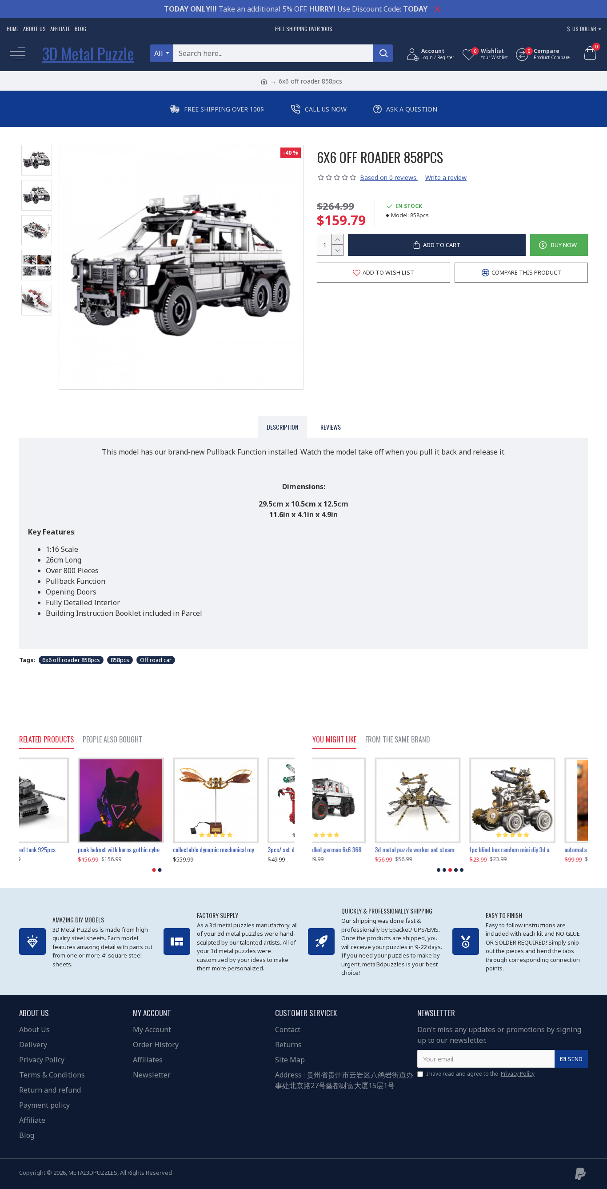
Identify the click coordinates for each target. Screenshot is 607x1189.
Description (282, 426)
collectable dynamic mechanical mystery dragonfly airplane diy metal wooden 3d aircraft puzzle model (252, 850)
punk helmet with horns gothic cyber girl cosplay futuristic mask (157, 850)
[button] (154, 870)
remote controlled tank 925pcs (55, 850)
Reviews (330, 426)
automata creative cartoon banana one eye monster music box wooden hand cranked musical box (545, 850)
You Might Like (334, 740)
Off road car (156, 660)
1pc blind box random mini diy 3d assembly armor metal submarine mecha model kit (450, 850)
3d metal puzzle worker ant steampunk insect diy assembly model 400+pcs (355, 850)
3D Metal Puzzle (88, 53)
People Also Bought (112, 740)
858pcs (120, 660)
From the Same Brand (397, 740)
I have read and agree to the (480, 1073)
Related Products (46, 740)
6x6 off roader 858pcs (71, 660)
